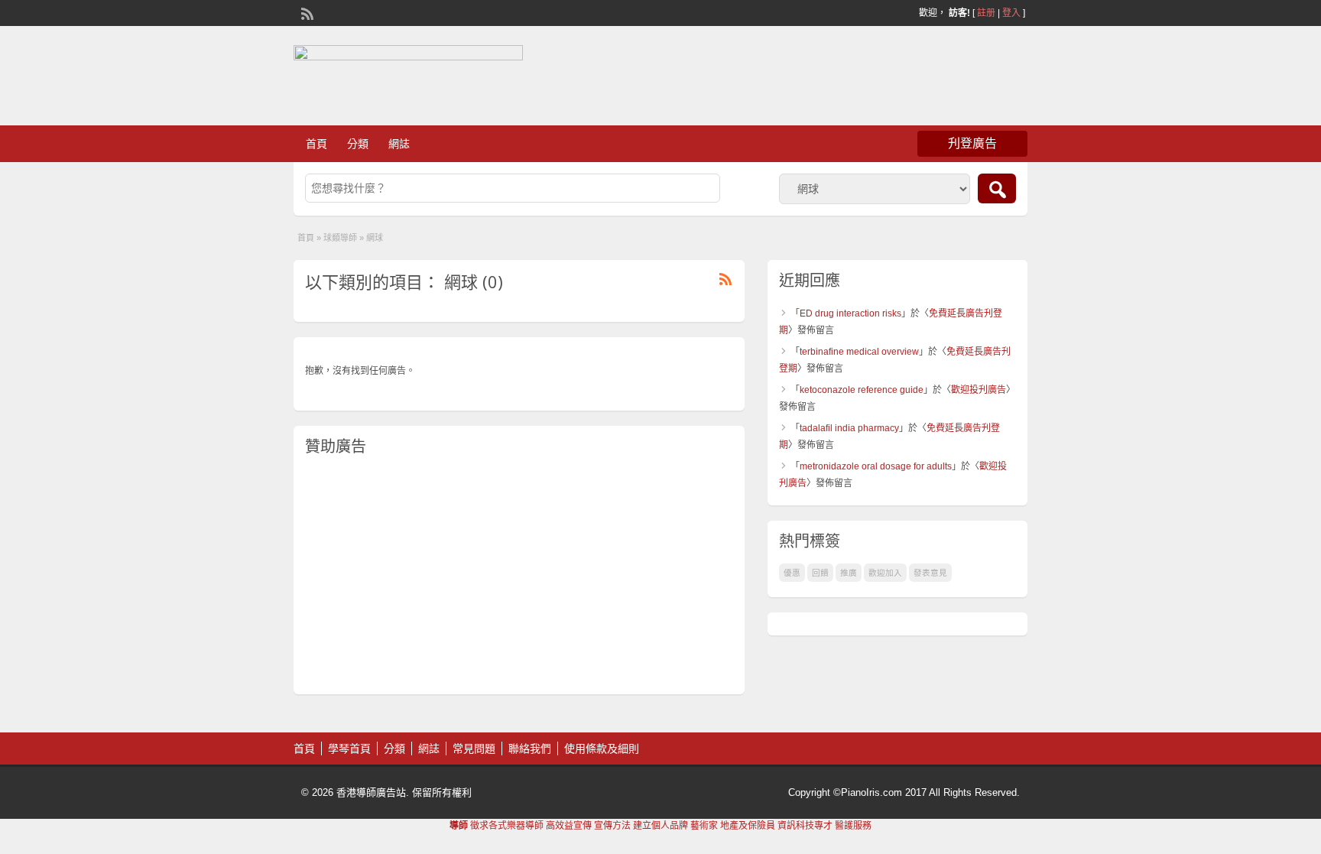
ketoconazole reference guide (861, 390)
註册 (986, 13)
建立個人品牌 (660, 825)
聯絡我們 (529, 748)
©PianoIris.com (867, 792)
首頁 (316, 144)
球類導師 (340, 237)
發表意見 (930, 572)
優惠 (792, 572)
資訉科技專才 (805, 825)
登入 (1011, 13)
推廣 (848, 572)
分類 (357, 144)
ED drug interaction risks (850, 313)
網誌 (399, 144)
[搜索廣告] (997, 188)
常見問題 (474, 748)
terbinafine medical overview (859, 351)
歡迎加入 (885, 572)
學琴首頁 (349, 748)
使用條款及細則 (601, 748)
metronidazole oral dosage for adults (876, 466)
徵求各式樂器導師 (507, 825)
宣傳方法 (612, 825)
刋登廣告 (972, 143)
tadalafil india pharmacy (849, 428)
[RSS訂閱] (306, 12)
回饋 (820, 572)
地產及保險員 (747, 825)
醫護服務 (853, 825)
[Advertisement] (519, 576)
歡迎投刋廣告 (978, 390)
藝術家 (704, 825)
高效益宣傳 (569, 825)
